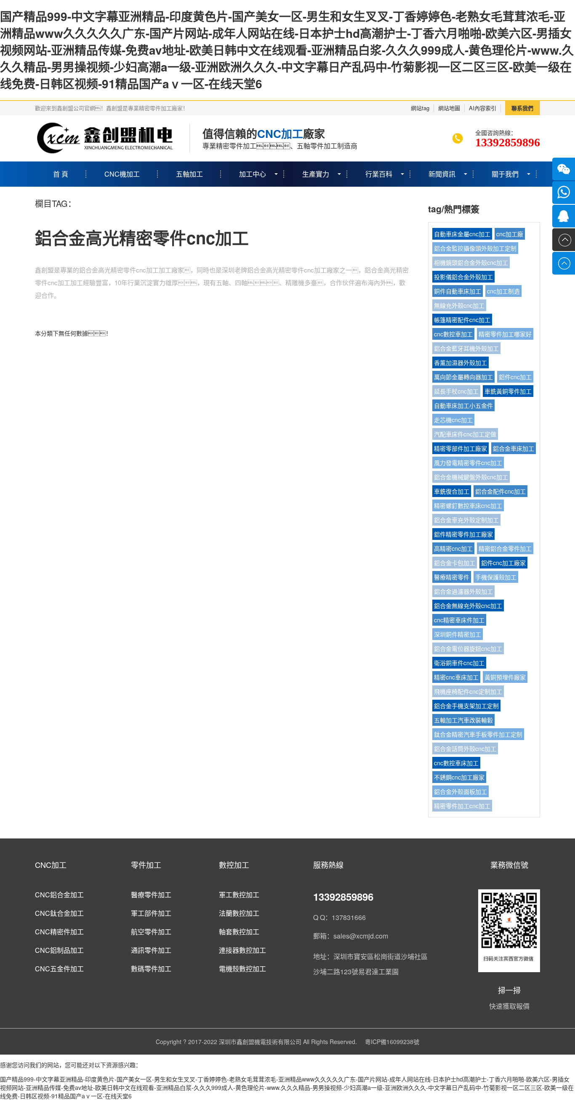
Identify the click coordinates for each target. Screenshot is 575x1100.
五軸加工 (189, 174)
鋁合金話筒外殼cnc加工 (465, 748)
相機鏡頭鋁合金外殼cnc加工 (471, 262)
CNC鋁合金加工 (59, 894)
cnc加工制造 (503, 291)
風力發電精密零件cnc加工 (468, 462)
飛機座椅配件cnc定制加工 (468, 691)
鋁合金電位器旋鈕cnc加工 (468, 648)
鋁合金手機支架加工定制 (466, 705)
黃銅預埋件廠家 (505, 677)
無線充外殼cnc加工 (459, 305)
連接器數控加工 (242, 950)
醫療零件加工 (151, 894)
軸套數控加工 (239, 931)
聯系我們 (522, 108)
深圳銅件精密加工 (457, 634)
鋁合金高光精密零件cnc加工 (142, 237)
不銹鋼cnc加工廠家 (459, 777)
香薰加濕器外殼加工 (460, 362)
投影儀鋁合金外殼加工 (463, 276)
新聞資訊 (442, 174)
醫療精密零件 (451, 577)
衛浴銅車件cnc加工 (459, 662)
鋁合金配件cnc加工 (500, 491)
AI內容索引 (482, 108)
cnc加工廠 (509, 234)
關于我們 (505, 174)
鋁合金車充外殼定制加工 (466, 520)
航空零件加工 (151, 931)
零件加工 (146, 864)
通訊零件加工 (151, 950)
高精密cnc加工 (453, 548)
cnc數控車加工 (453, 334)
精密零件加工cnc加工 (462, 805)
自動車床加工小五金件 (463, 405)
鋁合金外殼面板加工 (460, 791)
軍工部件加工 (151, 913)
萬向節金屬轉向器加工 (463, 377)
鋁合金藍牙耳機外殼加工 (466, 348)
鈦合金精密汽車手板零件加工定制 (478, 734)
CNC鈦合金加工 (59, 913)
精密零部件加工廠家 (460, 448)
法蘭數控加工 (239, 913)
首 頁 (60, 174)
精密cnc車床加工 (456, 677)
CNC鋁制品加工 (59, 950)
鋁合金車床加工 (513, 448)
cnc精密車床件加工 (459, 620)
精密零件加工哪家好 (505, 334)
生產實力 (315, 174)
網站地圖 (449, 108)
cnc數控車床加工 (456, 763)
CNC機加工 (122, 174)
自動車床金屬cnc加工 (462, 234)
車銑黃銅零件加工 (508, 391)
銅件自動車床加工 (457, 291)
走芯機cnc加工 (453, 419)
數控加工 (234, 864)
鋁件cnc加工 (515, 377)
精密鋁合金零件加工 (505, 548)
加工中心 (252, 174)
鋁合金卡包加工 (454, 562)
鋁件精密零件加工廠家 (463, 534)
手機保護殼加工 (495, 577)
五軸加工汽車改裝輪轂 (463, 720)
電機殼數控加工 (242, 968)
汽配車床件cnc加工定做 (465, 434)
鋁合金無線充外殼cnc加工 (468, 605)
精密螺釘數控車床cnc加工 (468, 505)
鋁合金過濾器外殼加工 (463, 591)
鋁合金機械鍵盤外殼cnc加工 (471, 477)
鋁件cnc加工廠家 (503, 562)
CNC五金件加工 (59, 968)
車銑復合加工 (451, 491)
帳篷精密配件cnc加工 (462, 319)
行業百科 (378, 174)
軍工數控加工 (239, 894)
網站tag (420, 108)
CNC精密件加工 (59, 931)
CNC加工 (51, 864)
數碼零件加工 (151, 968)
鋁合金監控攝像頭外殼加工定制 (475, 248)
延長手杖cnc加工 (456, 391)
